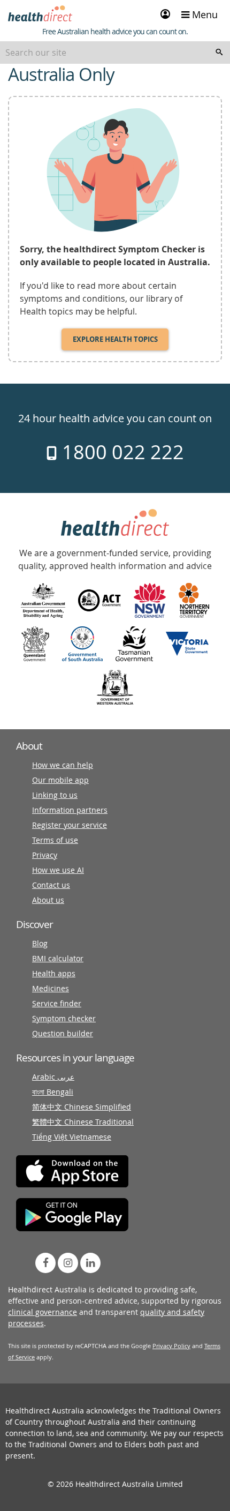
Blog (40, 943)
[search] (219, 52)
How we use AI (58, 870)
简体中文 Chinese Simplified (81, 1107)
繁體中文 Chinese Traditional (83, 1122)
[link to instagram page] (68, 1263)
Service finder (56, 1003)
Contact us (51, 885)
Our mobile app (60, 780)
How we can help (62, 765)
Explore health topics (115, 339)
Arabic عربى (53, 1077)
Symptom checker (64, 1018)
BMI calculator (57, 958)
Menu (203, 14)
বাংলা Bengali (52, 1092)
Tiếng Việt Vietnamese (71, 1137)
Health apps (53, 973)
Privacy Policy (171, 1346)
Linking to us (55, 795)
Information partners (70, 810)
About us (48, 900)
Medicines (50, 988)
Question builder (62, 1033)
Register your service (69, 825)
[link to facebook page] (45, 1263)
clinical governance (42, 1312)
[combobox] (115, 52)
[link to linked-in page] (90, 1263)
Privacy (44, 855)
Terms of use (55, 840)
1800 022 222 (120, 452)
